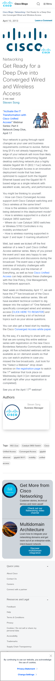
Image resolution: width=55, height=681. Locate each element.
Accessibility (12, 636)
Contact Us (12, 579)
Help (9, 612)
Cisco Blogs (21, 4)
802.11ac (14, 445)
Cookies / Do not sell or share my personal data (21, 629)
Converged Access (27, 451)
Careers (10, 584)
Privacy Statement (26, 669)
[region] (27, 666)
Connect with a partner (17, 589)
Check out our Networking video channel (35, 510)
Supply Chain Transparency (19, 646)
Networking (20, 12)
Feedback (11, 607)
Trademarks (12, 641)
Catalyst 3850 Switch (31, 445)
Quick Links (13, 566)
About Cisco (12, 573)
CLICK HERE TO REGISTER (28, 312)
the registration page (28, 369)
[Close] (50, 655)
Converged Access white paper (33, 329)
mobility (32, 457)
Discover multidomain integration (35, 550)
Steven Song (11, 102)
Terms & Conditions (15, 617)
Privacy (10, 623)
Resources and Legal (18, 599)
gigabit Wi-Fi (19, 457)
